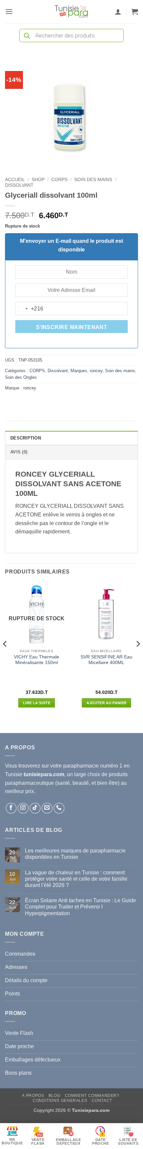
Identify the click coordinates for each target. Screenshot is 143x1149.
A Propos (33, 1095)
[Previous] (5, 657)
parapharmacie (81, 766)
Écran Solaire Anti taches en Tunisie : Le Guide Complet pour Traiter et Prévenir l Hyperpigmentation (80, 907)
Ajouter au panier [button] (106, 703)
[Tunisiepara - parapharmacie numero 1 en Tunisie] (71, 11)
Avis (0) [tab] (18, 451)
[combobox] (30, 308)
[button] (9, 11)
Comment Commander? (92, 1095)
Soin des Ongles (21, 377)
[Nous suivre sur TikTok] (35, 808)
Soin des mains (93, 179)
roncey (96, 370)
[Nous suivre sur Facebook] (11, 808)
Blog (54, 1095)
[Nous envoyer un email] (47, 808)
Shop (38, 179)
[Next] (138, 657)
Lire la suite (36, 703)
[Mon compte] (118, 11)
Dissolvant (19, 185)
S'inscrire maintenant (71, 327)
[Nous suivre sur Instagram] (23, 808)
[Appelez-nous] (59, 808)
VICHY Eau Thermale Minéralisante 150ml (36, 659)
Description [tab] (25, 438)
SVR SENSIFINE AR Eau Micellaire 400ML (106, 659)
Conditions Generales (60, 1100)
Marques (79, 370)
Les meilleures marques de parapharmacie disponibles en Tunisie (75, 854)
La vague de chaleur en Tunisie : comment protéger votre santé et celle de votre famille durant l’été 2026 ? (76, 879)
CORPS (59, 179)
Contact (102, 1100)
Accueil (15, 179)
